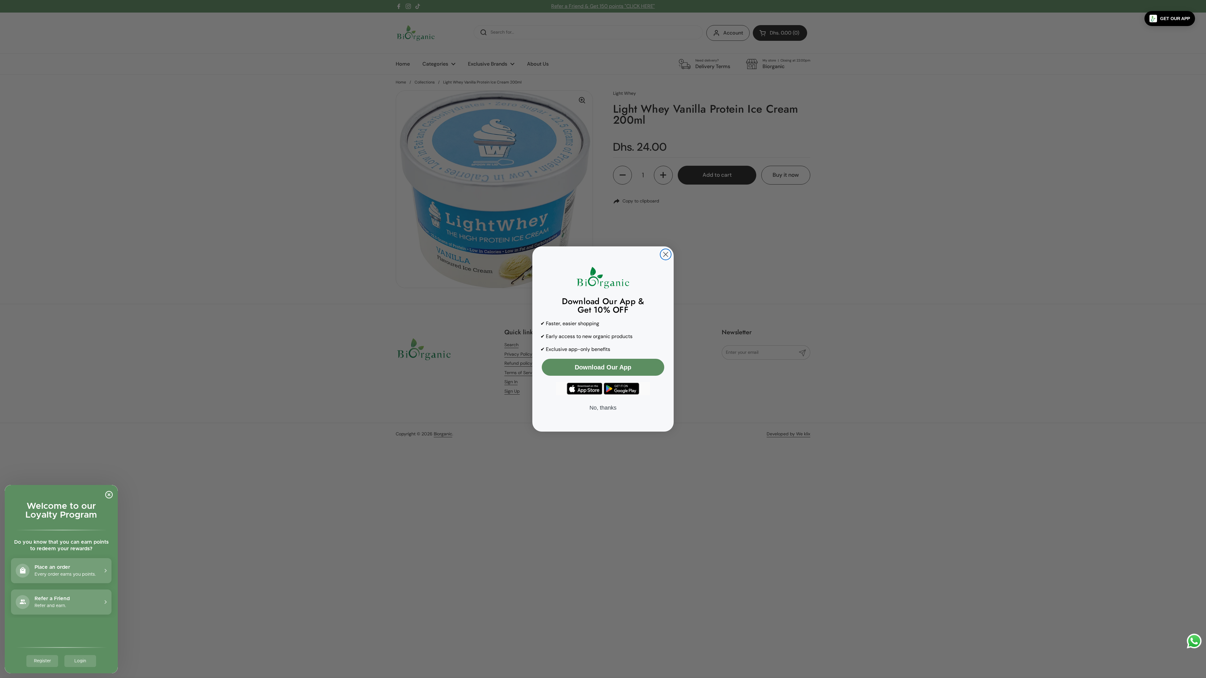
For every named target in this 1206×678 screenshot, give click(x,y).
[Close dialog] (665, 254)
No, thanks (603, 408)
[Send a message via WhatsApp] (1194, 641)
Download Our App (603, 367)
